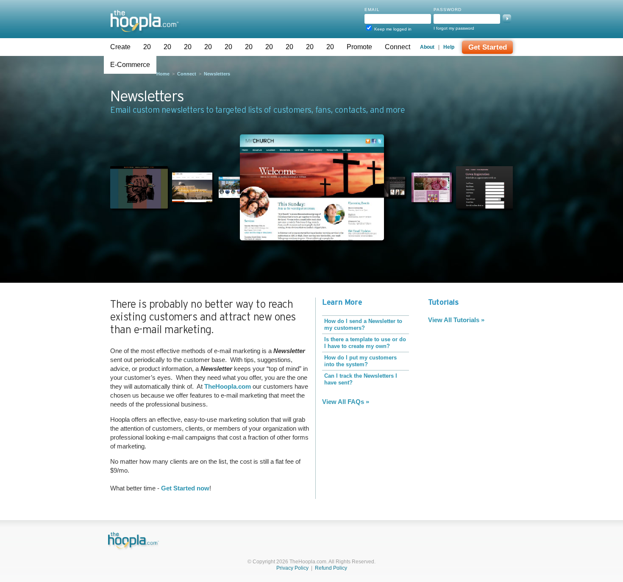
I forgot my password (454, 28)
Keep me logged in (393, 29)
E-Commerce (130, 64)
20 (147, 46)
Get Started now (185, 488)
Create (120, 46)
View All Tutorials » (456, 319)
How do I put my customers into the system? (360, 361)
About (427, 47)
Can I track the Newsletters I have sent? (360, 379)
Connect (397, 46)
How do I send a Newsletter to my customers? (363, 324)
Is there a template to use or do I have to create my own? (365, 342)
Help (448, 47)
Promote (359, 46)
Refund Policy (331, 568)
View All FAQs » (345, 401)
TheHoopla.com (227, 386)
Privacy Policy (292, 568)
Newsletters (217, 73)
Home (163, 73)
